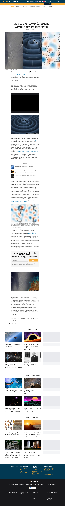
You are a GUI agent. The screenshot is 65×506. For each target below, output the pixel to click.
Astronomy (31, 22)
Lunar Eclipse (25, 6)
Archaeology (13, 3)
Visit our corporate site (50, 484)
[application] (25, 103)
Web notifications (51, 495)
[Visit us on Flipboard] (42, 1)
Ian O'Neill (27, 29)
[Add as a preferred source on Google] (32, 488)
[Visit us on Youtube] (40, 1)
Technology (37, 3)
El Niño (44, 6)
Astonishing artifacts (23, 472)
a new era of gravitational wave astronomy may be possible (27, 151)
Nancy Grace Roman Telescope (35, 6)
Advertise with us (37, 495)
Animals (7, 3)
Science (22, 3)
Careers (9, 497)
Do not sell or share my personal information (52, 498)
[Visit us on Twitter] (37, 1)
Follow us (32, 71)
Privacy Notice (14, 263)
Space (32, 3)
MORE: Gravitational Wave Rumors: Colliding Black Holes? (22, 82)
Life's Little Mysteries (23, 468)
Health (18, 3)
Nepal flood (17, 6)
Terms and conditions (52, 492)
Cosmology (36, 22)
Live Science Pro (51, 6)
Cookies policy (23, 495)
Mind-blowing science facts (48, 474)
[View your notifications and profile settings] (58, 1)
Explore (41, 3)
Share (13, 71)
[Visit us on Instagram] (39, 1)
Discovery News (23, 320)
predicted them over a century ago (31, 140)
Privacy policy (10, 495)
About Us (35, 492)
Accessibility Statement (12, 492)
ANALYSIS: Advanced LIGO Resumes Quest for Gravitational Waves (24, 161)
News (40, 29)
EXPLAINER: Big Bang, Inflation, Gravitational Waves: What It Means (24, 270)
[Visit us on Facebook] (36, 1)
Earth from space (23, 469)
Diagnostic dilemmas (23, 471)
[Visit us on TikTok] (44, 1)
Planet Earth (27, 3)
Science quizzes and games (49, 468)
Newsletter (37, 71)
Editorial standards (24, 497)
